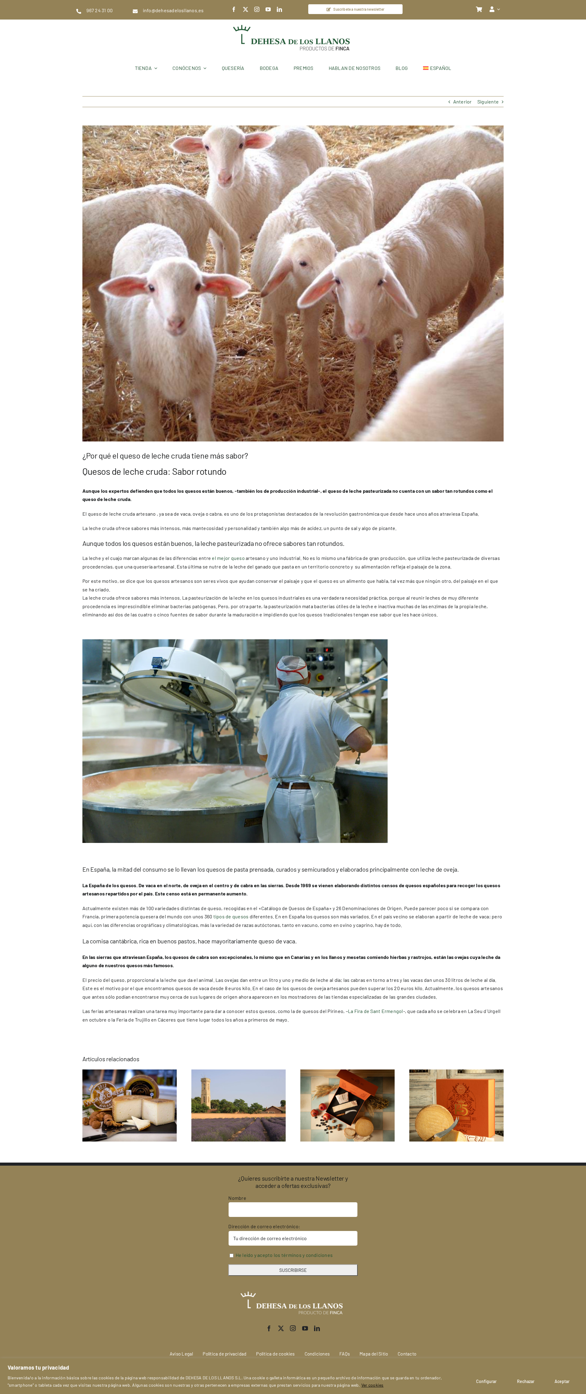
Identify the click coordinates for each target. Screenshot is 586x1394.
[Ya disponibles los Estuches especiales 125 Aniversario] (456, 1072)
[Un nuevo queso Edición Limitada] (347, 1072)
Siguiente (488, 101)
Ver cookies (372, 1385)
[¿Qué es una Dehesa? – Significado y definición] (238, 1072)
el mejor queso (228, 558)
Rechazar (525, 1381)
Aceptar (562, 1381)
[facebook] (234, 9)
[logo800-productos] (293, 22)
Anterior (462, 101)
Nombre (237, 1198)
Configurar (486, 1381)
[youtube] (268, 9)
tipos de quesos (231, 916)
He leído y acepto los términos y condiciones (284, 1255)
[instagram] (256, 9)
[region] (293, 1376)
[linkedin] (279, 9)
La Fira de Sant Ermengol (375, 1011)
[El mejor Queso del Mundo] (129, 1072)
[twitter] (245, 9)
